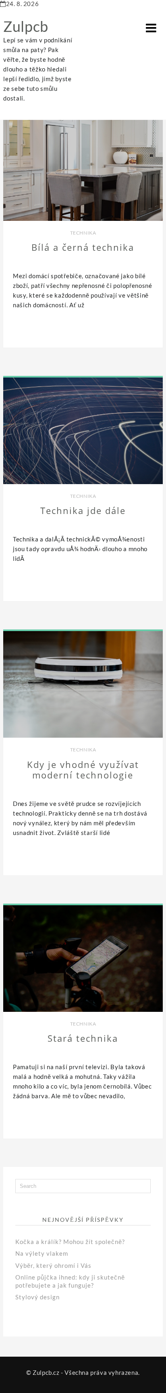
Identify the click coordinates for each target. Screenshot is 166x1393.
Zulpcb (25, 26)
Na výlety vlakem (41, 1253)
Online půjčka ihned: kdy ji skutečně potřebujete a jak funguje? (70, 1281)
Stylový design (37, 1297)
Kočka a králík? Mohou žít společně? (70, 1241)
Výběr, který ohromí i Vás (53, 1265)
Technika (83, 233)
